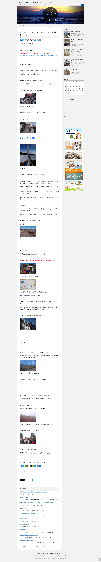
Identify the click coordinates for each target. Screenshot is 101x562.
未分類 (65, 112)
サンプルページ (21, 25)
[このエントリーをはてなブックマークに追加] (32, 480)
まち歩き (65, 108)
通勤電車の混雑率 (75, 31)
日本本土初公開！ (27, 548)
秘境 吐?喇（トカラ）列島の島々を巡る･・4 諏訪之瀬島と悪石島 (36, 502)
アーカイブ (66, 99)
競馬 (64, 116)
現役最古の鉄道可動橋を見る (27, 540)
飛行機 (65, 119)
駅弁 (64, 123)
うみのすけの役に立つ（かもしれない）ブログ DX (34, 2)
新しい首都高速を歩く (25, 524)
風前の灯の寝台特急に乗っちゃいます (29, 535)
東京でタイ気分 (23, 518)
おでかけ (23, 471)
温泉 (64, 114)
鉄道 (64, 117)
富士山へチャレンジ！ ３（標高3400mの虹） (34, 546)
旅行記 (65, 110)
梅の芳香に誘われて (24, 497)
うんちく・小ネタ (67, 104)
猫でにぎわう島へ (75, 69)
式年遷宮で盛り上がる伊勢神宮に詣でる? (30, 513)
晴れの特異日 (23, 508)
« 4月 (68, 93)
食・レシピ (66, 121)
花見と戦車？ (23, 529)
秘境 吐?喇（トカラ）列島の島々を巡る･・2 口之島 (33, 492)
